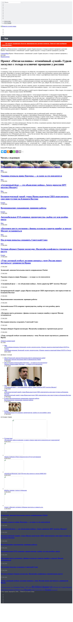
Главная (3, 53)
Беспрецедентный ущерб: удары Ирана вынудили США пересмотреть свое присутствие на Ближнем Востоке (35, 197)
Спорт (33, 590)
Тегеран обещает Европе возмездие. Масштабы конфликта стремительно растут (32, 574)
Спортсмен (39, 590)
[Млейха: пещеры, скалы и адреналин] (14, 489)
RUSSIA (36, 586)
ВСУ (60, 587)
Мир (7, 53)
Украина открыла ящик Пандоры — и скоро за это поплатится (31, 176)
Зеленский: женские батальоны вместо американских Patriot (30, 167)
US (50, 587)
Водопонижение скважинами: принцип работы (23, 208)
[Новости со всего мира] (8, 26)
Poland (29, 587)
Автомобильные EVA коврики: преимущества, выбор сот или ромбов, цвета (27, 412)
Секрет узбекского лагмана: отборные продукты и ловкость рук (23, 507)
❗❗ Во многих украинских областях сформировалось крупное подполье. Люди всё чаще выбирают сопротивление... (34, 44)
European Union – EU (21, 587)
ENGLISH (7, 21)
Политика (6, 56)
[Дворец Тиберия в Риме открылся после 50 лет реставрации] (14, 455)
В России (55, 587)
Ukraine (45, 586)
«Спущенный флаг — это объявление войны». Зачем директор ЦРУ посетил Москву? (30, 387)
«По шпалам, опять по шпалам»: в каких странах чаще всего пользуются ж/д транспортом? (32, 440)
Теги (6, 38)
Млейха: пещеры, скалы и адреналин (15, 490)
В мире (3, 202)
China (12, 587)
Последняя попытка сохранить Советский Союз (24, 240)
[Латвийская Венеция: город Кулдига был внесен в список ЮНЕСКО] (14, 472)
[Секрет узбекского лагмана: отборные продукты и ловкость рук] (14, 505)
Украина (48, 590)
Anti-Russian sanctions (6, 587)
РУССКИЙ (7, 23)
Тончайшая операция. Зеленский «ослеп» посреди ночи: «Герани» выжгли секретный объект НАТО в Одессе (37, 350)
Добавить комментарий (8, 341)
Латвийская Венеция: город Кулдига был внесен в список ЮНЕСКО (25, 473)
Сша (43, 590)
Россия (27, 589)
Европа (22, 590)
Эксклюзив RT (55, 589)
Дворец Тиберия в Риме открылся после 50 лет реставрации (22, 457)
